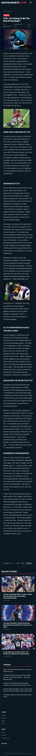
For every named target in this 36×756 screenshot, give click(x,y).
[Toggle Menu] (30, 2)
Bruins (3, 723)
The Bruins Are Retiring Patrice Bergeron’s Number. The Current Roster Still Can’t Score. (17, 684)
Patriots (10, 11)
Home (4, 11)
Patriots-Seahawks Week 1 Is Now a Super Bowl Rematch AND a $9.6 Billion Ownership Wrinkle (17, 596)
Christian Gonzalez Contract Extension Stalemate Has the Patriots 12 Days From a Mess (17, 625)
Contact (3, 735)
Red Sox (3, 718)
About (3, 732)
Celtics (3, 721)
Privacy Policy (5, 738)
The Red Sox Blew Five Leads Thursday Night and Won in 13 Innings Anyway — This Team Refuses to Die (17, 677)
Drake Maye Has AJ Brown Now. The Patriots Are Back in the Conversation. (16, 653)
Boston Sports (14, 2)
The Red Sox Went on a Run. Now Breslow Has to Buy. (17, 695)
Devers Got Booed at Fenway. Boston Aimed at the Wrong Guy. (17, 670)
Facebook (29, 563)
